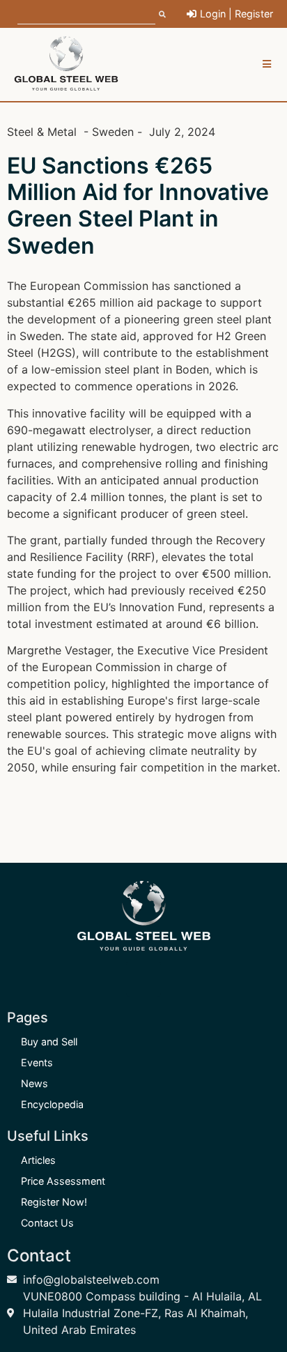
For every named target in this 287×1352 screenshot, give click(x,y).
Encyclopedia (52, 1104)
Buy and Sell (49, 1041)
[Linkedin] (143, 979)
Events (37, 1062)
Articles (38, 1160)
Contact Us (47, 1223)
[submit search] (162, 14)
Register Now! (54, 1202)
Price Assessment (63, 1181)
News (34, 1083)
